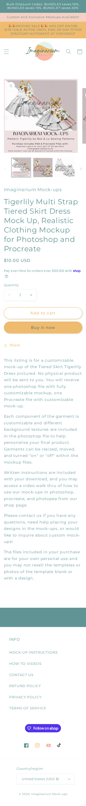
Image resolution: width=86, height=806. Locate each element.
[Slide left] (5, 169)
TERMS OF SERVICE (27, 708)
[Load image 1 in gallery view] (21, 167)
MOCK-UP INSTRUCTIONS (33, 652)
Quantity (11, 285)
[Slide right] (81, 169)
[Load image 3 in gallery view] (64, 167)
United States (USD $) (40, 779)
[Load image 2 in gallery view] (43, 167)
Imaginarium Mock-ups (49, 794)
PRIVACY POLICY (25, 697)
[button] (6, 51)
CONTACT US (21, 675)
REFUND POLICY (25, 686)
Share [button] (15, 345)
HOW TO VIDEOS (25, 663)
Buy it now (43, 327)
